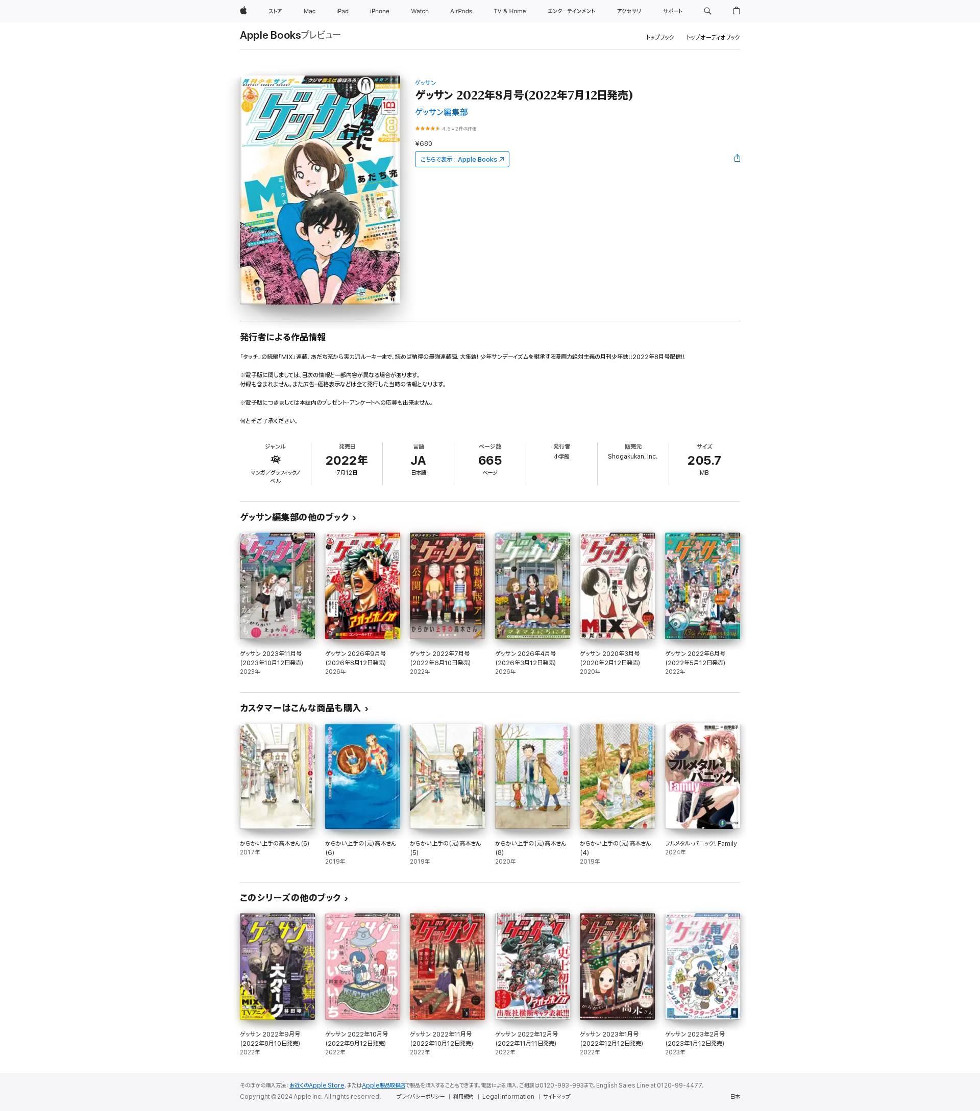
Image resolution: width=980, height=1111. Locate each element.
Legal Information (508, 1096)
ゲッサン (425, 83)
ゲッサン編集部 (441, 112)
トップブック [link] (660, 37)
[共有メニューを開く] (737, 159)
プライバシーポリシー (421, 1096)
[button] (708, 11)
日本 (735, 1096)
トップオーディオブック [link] (713, 37)
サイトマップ (556, 1096)
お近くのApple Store (317, 1085)
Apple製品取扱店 (383, 1085)
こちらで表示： (459, 159)
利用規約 (463, 1096)
